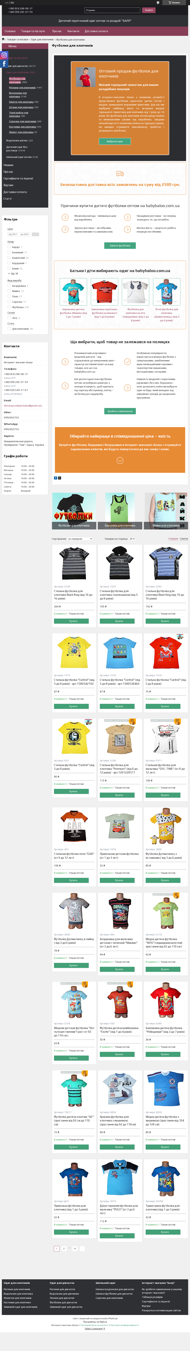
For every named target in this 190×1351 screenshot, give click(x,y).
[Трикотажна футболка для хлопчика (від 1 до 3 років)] (166, 1177)
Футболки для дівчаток (63, 1302)
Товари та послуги (33, 31)
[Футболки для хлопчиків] (74, 510)
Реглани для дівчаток (62, 1289)
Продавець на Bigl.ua (95, 1321)
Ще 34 (14, 273)
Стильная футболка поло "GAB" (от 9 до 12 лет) (74, 855)
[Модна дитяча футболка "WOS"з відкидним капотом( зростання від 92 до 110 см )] (166, 911)
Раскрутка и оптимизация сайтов (161, 1310)
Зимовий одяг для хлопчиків (20, 1306)
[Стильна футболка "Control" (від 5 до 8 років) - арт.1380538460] (120, 651)
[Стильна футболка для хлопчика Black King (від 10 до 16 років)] (74, 563)
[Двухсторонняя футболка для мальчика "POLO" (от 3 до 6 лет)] (120, 1177)
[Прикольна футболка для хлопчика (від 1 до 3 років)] (74, 1177)
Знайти (149, 10)
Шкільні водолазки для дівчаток (115, 1289)
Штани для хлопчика (21, 107)
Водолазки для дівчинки (64, 1293)
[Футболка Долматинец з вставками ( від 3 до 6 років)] (166, 825)
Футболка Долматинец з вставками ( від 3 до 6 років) (164, 855)
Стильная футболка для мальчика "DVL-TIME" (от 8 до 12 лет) (165, 768)
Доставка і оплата (96, 31)
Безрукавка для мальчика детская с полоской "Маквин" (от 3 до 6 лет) (118, 942)
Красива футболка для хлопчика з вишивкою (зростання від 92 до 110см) (118, 1120)
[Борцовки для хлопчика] (120, 510)
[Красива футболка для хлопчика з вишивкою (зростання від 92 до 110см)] (120, 1088)
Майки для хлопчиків (166, 525)
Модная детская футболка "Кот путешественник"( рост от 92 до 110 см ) (74, 1031)
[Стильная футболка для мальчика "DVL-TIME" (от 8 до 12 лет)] (166, 737)
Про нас (57, 31)
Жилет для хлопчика (21, 132)
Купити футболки (120, 245)
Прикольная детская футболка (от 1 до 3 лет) (119, 855)
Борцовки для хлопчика (120, 525)
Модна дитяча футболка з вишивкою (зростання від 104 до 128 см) (165, 1120)
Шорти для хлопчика (21, 101)
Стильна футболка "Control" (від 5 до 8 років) (166, 681)
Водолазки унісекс (17, 140)
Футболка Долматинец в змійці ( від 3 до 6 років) (74, 940)
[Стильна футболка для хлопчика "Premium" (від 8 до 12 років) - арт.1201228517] (120, 737)
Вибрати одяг (115, 141)
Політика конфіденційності (124, 1325)
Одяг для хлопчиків (42, 39)
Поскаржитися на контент (94, 1325)
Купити (73, 621)
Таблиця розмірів (152, 1296)
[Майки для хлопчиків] (166, 510)
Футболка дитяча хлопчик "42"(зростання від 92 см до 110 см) (74, 1120)
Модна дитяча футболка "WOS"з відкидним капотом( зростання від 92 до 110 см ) (164, 942)
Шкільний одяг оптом (19, 156)
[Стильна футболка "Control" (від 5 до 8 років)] (166, 651)
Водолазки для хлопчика (18, 1293)
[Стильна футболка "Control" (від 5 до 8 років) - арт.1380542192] (74, 651)
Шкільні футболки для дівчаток (114, 1293)
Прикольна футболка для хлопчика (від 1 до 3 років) (71, 1207)
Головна (10, 31)
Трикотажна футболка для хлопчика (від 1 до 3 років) (163, 1207)
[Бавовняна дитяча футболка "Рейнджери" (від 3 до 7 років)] (166, 1000)
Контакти (73, 31)
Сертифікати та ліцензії (18, 178)
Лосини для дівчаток (62, 1297)
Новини (8, 165)
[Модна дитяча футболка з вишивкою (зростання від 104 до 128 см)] (166, 1088)
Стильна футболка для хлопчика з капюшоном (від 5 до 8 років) (119, 594)
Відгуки (8, 185)
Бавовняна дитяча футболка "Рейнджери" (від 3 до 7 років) (165, 1029)
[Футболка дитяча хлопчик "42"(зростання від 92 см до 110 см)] (74, 1088)
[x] (59, 478)
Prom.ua (113, 1318)
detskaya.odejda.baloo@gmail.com (23, 405)
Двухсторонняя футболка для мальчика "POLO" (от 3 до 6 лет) (119, 1209)
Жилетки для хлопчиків (18, 1297)
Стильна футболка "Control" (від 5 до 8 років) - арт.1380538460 (120, 681)
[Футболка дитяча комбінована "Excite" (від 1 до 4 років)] (120, 1000)
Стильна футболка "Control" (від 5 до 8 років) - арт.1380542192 (74, 681)
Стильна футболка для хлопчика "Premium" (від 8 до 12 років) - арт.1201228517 (119, 768)
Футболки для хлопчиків (74, 525)
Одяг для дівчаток (17, 65)
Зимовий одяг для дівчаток (66, 1306)
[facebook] (55, 478)
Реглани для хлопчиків (22, 87)
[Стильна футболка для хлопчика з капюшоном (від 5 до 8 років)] (120, 563)
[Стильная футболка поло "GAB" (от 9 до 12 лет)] (74, 825)
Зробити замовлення (120, 411)
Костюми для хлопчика (22, 126)
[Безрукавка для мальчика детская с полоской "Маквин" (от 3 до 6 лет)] (120, 911)
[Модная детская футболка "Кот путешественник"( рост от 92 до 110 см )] (74, 1000)
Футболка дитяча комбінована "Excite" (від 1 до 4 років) (119, 1029)
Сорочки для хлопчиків (22, 121)
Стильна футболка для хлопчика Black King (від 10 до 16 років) (73, 594)
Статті (8, 198)
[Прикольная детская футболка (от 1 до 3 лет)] (120, 825)
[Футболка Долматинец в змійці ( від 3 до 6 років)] (74, 911)
